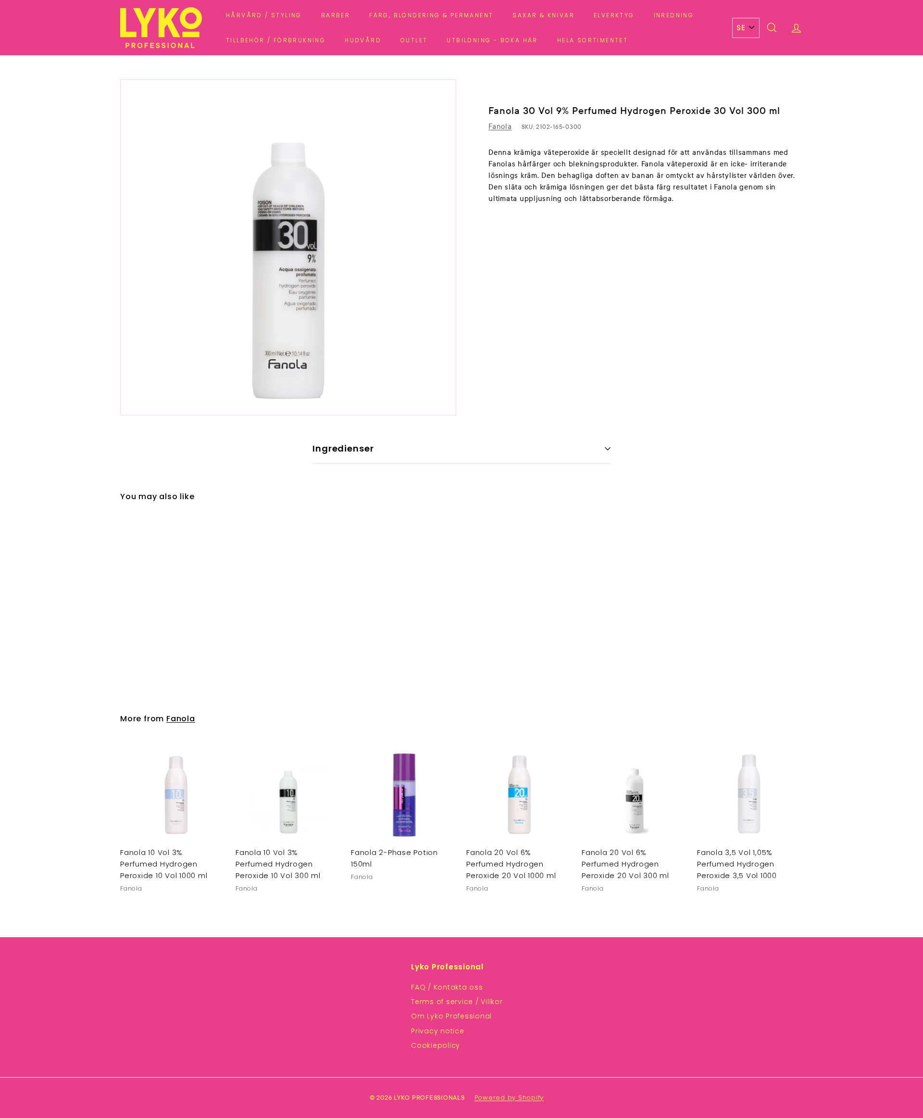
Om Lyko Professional (451, 1016)
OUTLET (413, 40)
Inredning (674, 15)
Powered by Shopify (509, 1097)
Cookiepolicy (435, 1045)
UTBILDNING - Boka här (492, 40)
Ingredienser (343, 448)
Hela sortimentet (592, 40)
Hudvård (363, 40)
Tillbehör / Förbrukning (275, 40)
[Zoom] (288, 247)
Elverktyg (614, 15)
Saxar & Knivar (543, 15)
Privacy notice (437, 1031)
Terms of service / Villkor (457, 1001)
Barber (335, 15)
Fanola (500, 126)
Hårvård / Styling (264, 15)
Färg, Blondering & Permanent (431, 15)
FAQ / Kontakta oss (447, 987)
